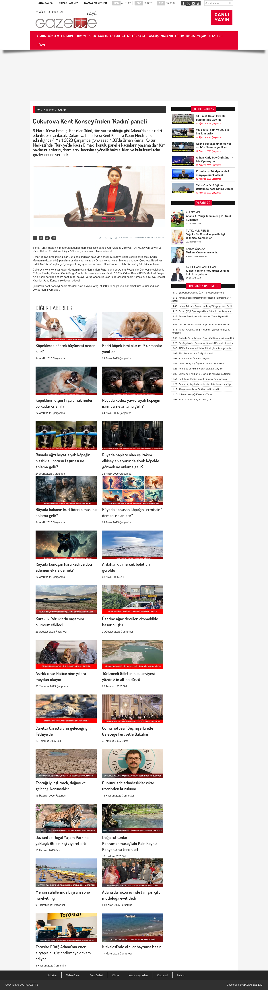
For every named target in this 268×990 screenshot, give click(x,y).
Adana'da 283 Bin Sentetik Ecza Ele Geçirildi (197, 368)
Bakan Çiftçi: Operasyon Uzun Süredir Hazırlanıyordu (201, 311)
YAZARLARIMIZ (68, 3)
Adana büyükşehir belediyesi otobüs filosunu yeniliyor (214, 145)
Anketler (52, 975)
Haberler (49, 109)
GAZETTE (32, 984)
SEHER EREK (194, 267)
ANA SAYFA (45, 3)
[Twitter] (41, 238)
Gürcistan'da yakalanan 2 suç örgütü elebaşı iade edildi (202, 337)
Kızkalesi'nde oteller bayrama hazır (131, 946)
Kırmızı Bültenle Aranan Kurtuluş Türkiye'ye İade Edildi (201, 306)
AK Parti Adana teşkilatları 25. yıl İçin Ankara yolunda (201, 348)
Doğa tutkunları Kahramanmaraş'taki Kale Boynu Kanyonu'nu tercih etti (129, 843)
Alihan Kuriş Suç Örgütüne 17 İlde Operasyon (214, 159)
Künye (115, 975)
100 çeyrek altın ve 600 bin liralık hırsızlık (212, 131)
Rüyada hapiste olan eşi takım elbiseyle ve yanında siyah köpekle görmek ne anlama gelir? (130, 460)
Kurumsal (162, 975)
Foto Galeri (96, 975)
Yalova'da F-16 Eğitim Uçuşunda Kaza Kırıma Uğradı (214, 187)
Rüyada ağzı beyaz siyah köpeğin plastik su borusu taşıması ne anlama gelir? (63, 460)
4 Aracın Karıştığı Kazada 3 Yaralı (191, 394)
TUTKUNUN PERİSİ (197, 212)
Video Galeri (73, 975)
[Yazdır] (100, 237)
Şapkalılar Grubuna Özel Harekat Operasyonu (197, 292)
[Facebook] (35, 238)
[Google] (47, 238)
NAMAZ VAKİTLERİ (96, 3)
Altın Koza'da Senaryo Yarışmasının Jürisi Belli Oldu (200, 324)
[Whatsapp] (53, 238)
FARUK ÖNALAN (195, 230)
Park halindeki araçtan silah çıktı (191, 399)
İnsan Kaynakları (138, 975)
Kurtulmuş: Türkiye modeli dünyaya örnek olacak (212, 173)
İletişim (181, 975)
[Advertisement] (134, 75)
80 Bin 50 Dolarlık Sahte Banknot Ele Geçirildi (211, 117)
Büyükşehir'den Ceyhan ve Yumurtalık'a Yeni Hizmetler (202, 343)
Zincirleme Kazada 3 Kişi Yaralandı (192, 353)
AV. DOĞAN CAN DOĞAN (201, 249)
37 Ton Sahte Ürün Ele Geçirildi (190, 358)
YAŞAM (62, 109)
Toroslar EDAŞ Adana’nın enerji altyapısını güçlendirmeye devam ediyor (63, 952)
